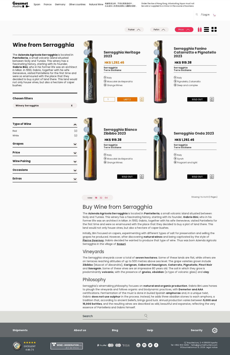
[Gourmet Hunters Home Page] (21, 4)
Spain (37, 4)
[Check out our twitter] (150, 346)
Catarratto (195, 81)
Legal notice (211, 347)
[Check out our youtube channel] (138, 346)
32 (101, 197)
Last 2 (127, 99)
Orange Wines (115, 85)
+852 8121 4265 (181, 345)
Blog (115, 330)
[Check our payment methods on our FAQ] (112, 345)
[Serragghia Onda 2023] (164, 149)
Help (150, 330)
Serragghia (111, 67)
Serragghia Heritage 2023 (122, 54)
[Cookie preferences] (210, 330)
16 (96, 197)
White (45, 135)
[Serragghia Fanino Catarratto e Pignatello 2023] (164, 71)
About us (80, 330)
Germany (60, 4)
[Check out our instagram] (144, 346)
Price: (181, 29)
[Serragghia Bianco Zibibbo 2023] (94, 149)
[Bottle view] (199, 29)
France (47, 4)
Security (197, 330)
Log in (206, 14)
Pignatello (182, 81)
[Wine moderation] (66, 345)
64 (106, 197)
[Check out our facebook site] (156, 346)
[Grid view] (214, 29)
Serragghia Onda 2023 (194, 133)
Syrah (180, 158)
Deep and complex (187, 85)
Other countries (77, 4)
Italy (109, 77)
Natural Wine (96, 4)
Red (45, 130)
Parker (131, 29)
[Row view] (206, 29)
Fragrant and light (187, 162)
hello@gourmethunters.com (204, 345)
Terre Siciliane (112, 70)
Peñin (157, 29)
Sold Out (197, 99)
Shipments (20, 330)
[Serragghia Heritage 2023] (94, 71)
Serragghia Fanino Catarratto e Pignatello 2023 (195, 52)
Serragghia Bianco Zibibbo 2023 (120, 131)
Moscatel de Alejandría (120, 81)
